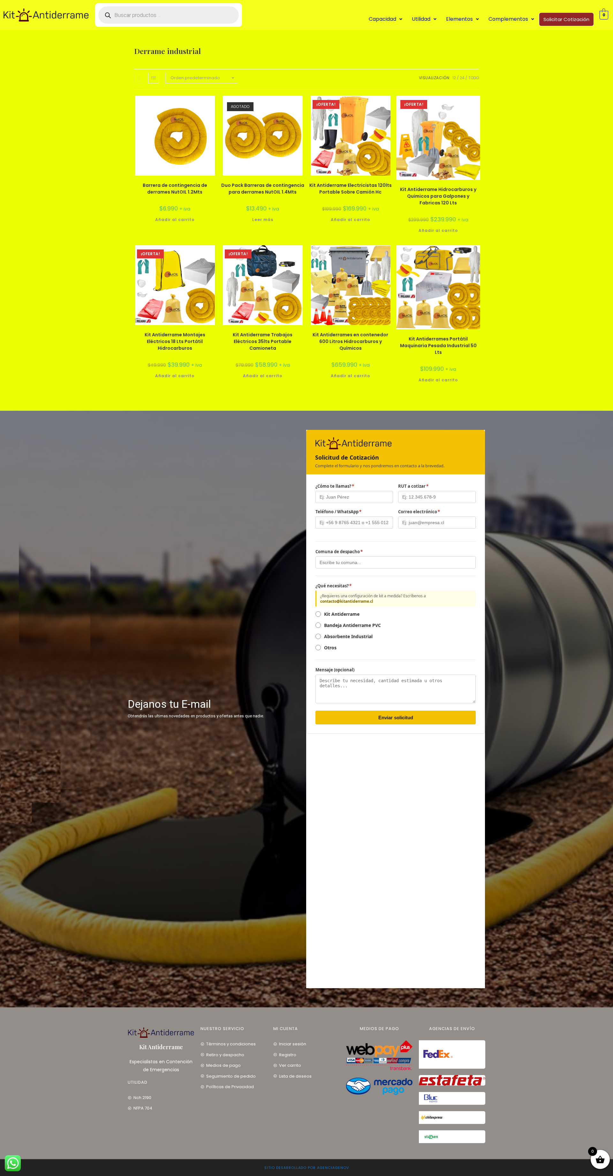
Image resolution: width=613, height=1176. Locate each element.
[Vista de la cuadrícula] (139, 78)
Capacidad (382, 19)
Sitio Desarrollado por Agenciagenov (306, 1167)
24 (462, 77)
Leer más (262, 219)
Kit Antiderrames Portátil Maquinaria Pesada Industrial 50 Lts (438, 345)
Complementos (508, 19)
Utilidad (421, 19)
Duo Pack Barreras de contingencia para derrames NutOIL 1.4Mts (262, 188)
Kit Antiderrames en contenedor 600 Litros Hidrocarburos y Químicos (350, 341)
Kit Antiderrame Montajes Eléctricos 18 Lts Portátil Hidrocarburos (175, 341)
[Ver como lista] (153, 78)
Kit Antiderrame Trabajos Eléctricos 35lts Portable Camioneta (262, 341)
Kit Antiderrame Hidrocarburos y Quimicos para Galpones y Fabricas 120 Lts (438, 196)
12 (454, 77)
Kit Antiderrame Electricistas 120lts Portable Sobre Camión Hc (350, 188)
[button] (385, 19)
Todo (473, 77)
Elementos (459, 19)
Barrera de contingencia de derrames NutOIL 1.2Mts (175, 188)
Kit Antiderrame (161, 1047)
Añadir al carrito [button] (174, 219)
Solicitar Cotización (566, 19)
